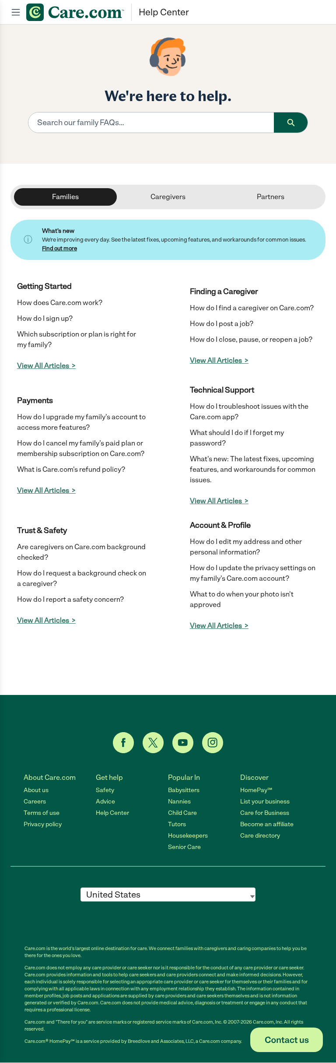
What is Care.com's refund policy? (71, 469)
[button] (286, 1040)
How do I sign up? (45, 318)
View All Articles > (46, 365)
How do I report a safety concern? (70, 599)
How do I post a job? (221, 323)
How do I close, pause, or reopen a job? (251, 339)
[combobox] (151, 122)
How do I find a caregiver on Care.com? (252, 308)
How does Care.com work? (59, 302)
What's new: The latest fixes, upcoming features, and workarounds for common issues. (252, 469)
